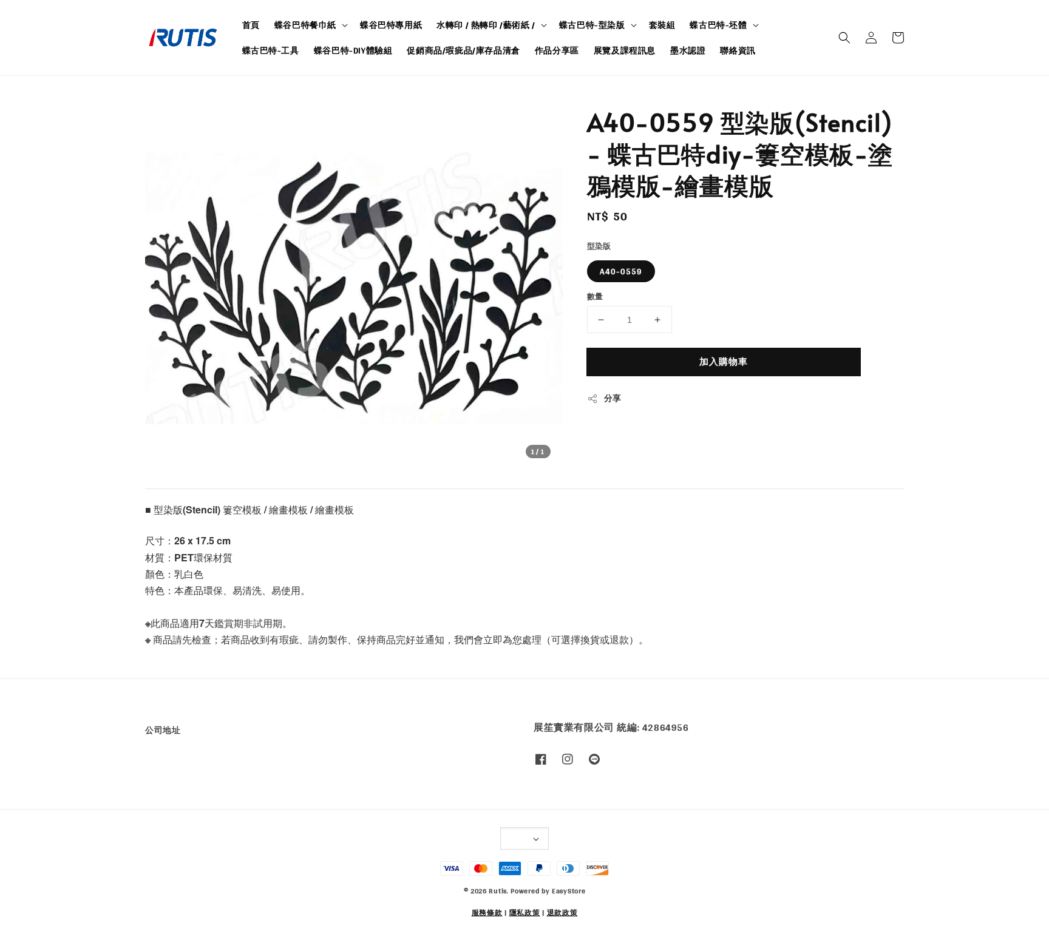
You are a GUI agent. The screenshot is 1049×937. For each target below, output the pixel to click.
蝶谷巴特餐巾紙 (305, 24)
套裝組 (662, 25)
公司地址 (162, 731)
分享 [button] (613, 398)
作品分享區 (557, 50)
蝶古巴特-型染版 (592, 24)
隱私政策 (524, 912)
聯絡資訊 (737, 50)
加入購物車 (723, 361)
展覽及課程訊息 (625, 50)
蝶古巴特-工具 (270, 50)
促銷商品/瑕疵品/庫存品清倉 (463, 50)
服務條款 (487, 912)
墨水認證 (687, 50)
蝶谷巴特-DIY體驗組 (353, 50)
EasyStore (568, 891)
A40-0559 (621, 271)
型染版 (599, 246)
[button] (844, 37)
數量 (595, 297)
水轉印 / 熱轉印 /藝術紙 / (485, 24)
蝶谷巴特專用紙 (391, 25)
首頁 (251, 25)
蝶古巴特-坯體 (718, 24)
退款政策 (562, 912)
